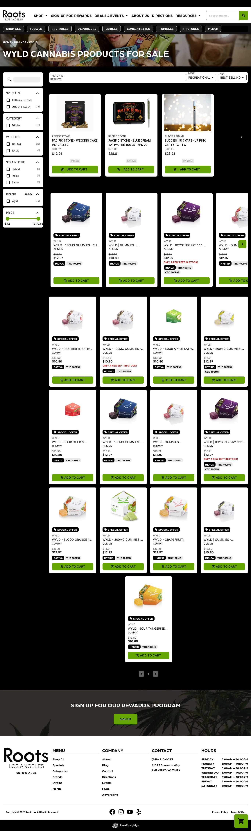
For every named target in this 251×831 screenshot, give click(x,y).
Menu (191, 73)
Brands (20, 42)
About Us (140, 15)
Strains (57, 782)
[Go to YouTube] (130, 812)
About (106, 759)
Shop (39, 15)
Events (107, 782)
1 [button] (148, 673)
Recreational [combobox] (199, 77)
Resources (186, 15)
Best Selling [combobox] (230, 77)
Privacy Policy (220, 812)
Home (7, 42)
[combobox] (222, 15)
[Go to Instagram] (121, 812)
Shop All (58, 759)
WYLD (57, 241)
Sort (222, 74)
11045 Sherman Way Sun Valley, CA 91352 (166, 767)
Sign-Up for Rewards (71, 15)
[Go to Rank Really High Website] (125, 825)
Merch (57, 788)
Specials (58, 765)
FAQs (106, 788)
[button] (9, 79)
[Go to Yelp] (139, 812)
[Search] (243, 15)
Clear (29, 193)
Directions (162, 15)
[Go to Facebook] (112, 812)
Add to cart (78, 280)
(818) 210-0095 (162, 759)
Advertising (110, 794)
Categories (60, 771)
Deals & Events (109, 15)
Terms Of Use (238, 812)
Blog (105, 765)
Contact (107, 771)
